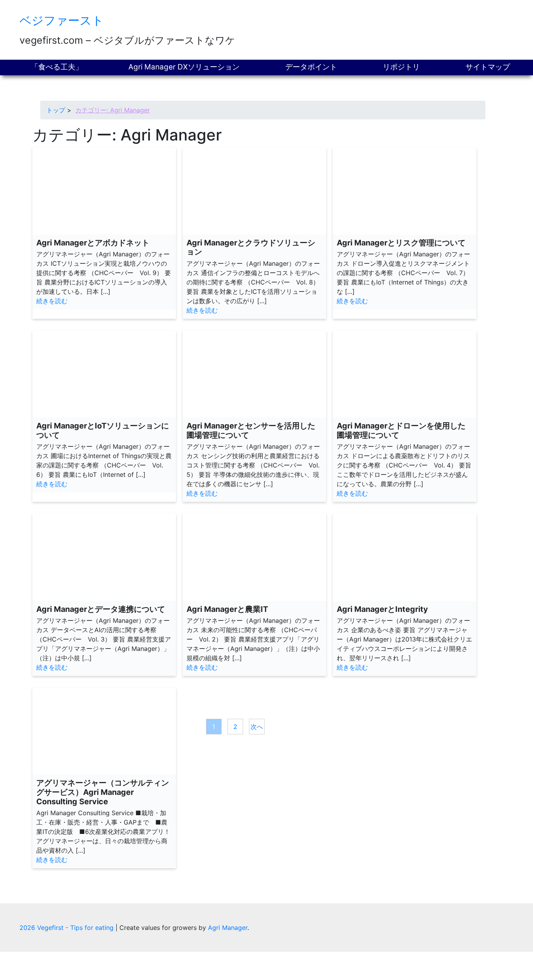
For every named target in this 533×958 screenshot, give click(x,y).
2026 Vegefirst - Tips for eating (67, 927)
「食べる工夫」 (57, 66)
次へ (257, 726)
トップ (55, 110)
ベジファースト (62, 20)
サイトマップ (487, 66)
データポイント (311, 66)
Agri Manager (227, 927)
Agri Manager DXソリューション (184, 66)
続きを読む (52, 301)
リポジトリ (401, 66)
